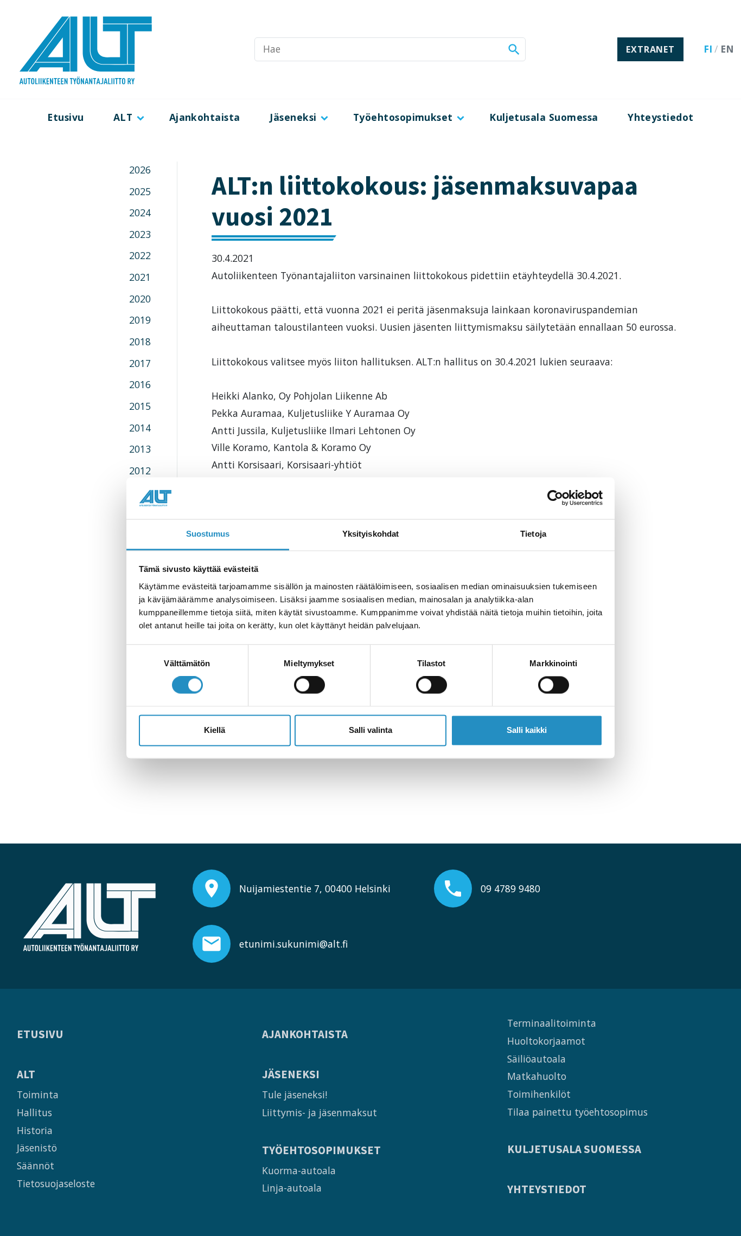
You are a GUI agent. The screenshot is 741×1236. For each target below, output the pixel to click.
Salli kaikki (527, 730)
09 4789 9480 (510, 888)
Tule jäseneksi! (294, 1094)
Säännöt (35, 1165)
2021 (140, 277)
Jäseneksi (293, 117)
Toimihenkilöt (539, 1093)
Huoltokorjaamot (546, 1040)
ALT (122, 117)
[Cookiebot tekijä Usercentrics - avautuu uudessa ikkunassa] (555, 498)
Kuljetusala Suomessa (543, 117)
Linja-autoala (292, 1187)
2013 (140, 448)
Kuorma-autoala (299, 1170)
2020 (140, 298)
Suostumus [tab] (208, 533)
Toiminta (38, 1094)
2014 (140, 427)
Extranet (650, 49)
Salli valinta (370, 730)
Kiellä (214, 730)
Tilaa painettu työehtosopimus (577, 1111)
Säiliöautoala (536, 1058)
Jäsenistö (37, 1147)
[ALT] (85, 49)
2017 (140, 363)
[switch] (309, 685)
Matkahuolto (536, 1076)
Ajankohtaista (204, 117)
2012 (140, 470)
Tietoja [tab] (533, 533)
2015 (140, 406)
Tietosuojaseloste (56, 1183)
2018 (140, 341)
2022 (140, 255)
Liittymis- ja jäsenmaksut (319, 1112)
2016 (140, 384)
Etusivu (65, 117)
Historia (35, 1130)
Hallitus (34, 1112)
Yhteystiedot (661, 117)
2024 (140, 212)
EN (727, 48)
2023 (140, 234)
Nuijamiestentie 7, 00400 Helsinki (315, 888)
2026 (140, 169)
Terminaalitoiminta (551, 1022)
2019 (140, 319)
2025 (140, 191)
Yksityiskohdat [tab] (370, 533)
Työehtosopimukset (403, 117)
